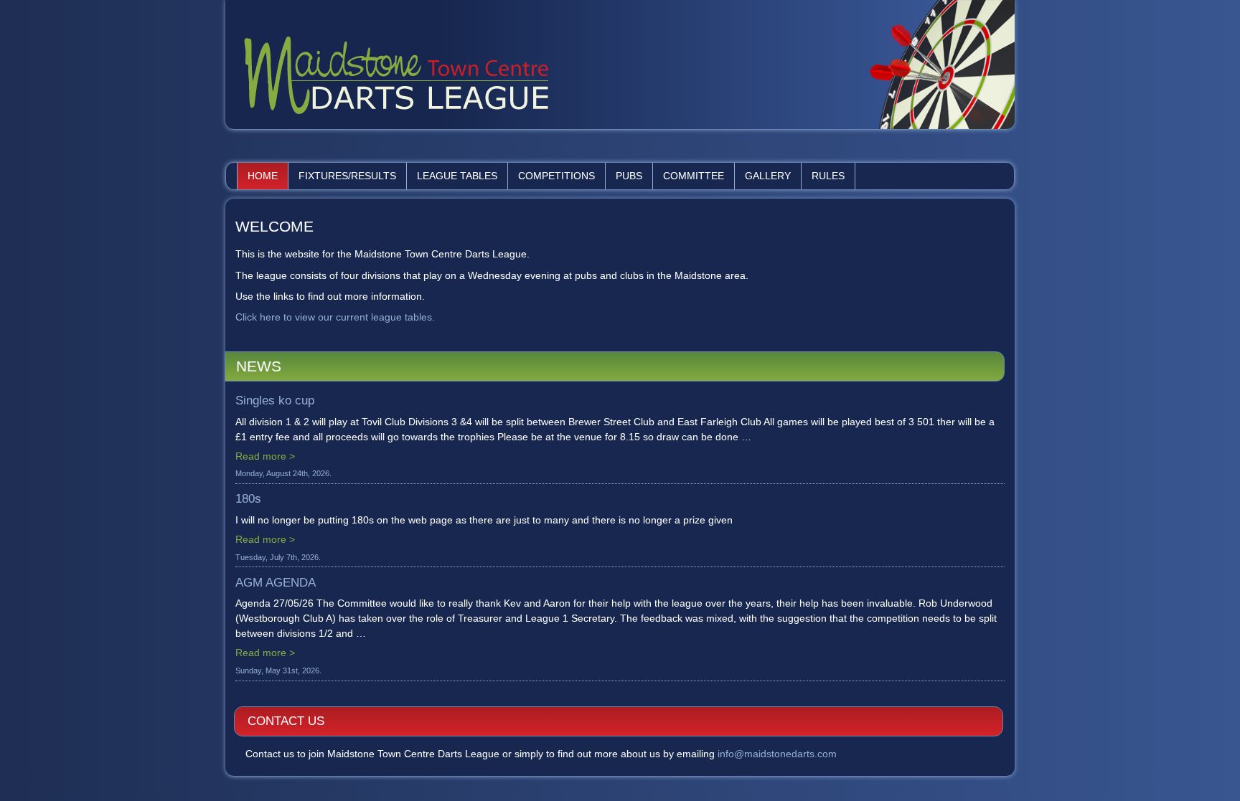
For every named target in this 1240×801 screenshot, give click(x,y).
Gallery (768, 175)
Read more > (265, 456)
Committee (693, 175)
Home (263, 175)
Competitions (556, 175)
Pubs (629, 175)
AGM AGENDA (275, 582)
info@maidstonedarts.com (777, 753)
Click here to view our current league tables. (335, 317)
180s (248, 499)
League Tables (457, 175)
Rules (828, 175)
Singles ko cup (274, 400)
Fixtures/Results (347, 175)
